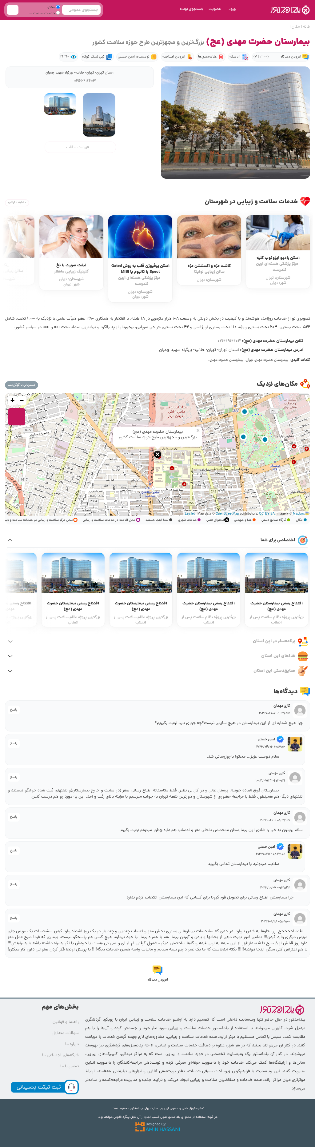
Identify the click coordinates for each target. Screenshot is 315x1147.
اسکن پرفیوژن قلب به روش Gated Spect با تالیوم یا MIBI (209, 275)
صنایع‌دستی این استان (274, 670)
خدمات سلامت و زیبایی (45, 14)
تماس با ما (69, 1066)
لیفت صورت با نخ (140, 268)
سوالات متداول (65, 1033)
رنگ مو (71, 268)
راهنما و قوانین (66, 1022)
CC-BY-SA (267, 513)
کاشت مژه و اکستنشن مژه (278, 269)
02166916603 (85, 81)
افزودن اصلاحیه (171, 57)
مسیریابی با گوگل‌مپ (21, 385)
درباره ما (72, 1044)
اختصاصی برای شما (278, 540)
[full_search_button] (12, 10)
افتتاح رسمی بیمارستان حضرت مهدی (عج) (276, 606)
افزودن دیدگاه (157, 980)
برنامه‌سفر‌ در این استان (274, 641)
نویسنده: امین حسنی (131, 57)
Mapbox (299, 513)
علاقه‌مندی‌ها (204, 57)
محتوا (51, 7)
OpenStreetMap (227, 513)
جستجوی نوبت (192, 9)
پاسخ (13, 709)
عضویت (215, 9)
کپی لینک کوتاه (90, 57)
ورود (232, 9)
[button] (157, 454)
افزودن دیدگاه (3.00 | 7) (276, 57)
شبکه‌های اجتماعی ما (60, 1055)
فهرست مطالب (77, 147)
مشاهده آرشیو (17, 202)
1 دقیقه (232, 57)
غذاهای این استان (278, 656)
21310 (62, 57)
